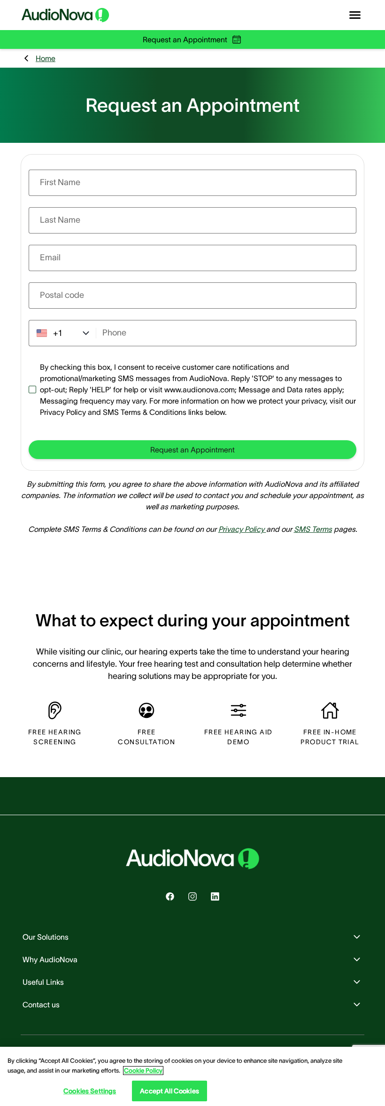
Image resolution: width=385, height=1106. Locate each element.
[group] (192, 449)
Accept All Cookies (169, 1091)
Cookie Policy (143, 1070)
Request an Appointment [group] (185, 39)
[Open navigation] (355, 15)
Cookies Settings (89, 1091)
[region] (192, 1076)
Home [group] (45, 58)
